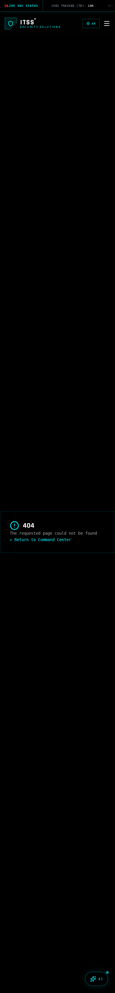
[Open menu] (106, 23)
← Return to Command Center (40, 539)
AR (94, 23)
